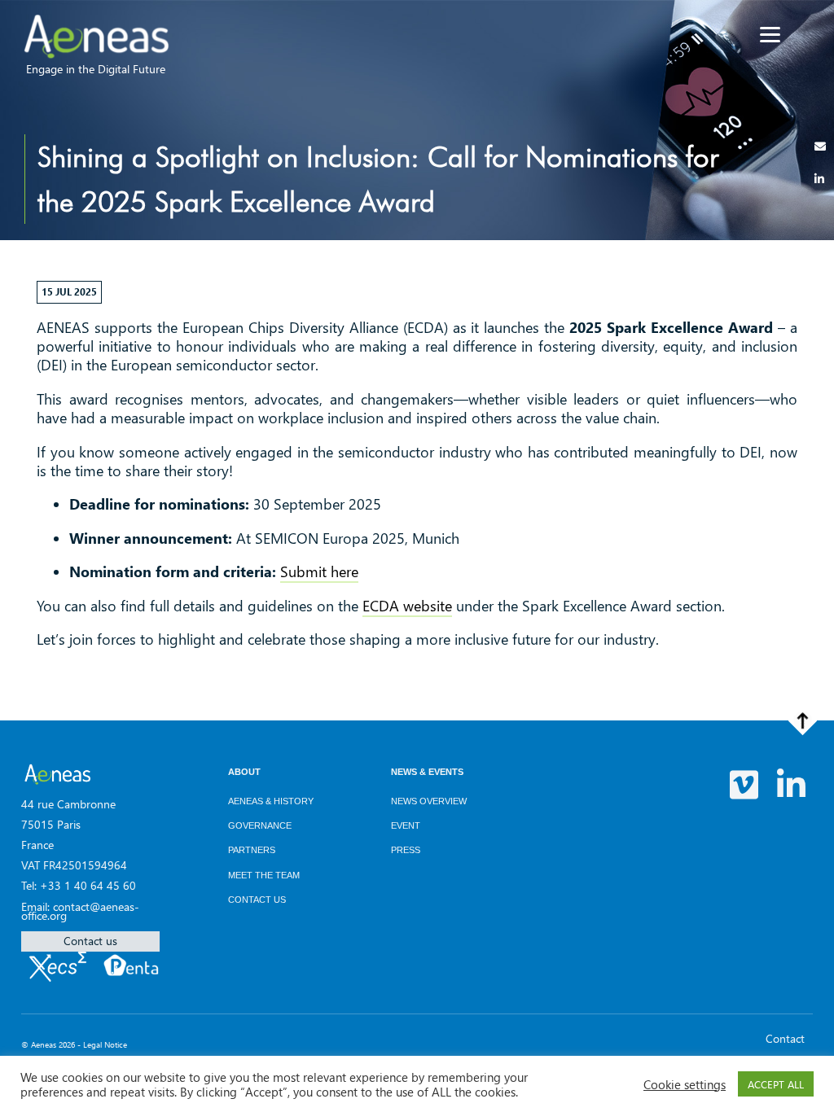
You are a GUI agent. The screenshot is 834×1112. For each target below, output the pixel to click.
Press (405, 850)
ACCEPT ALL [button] (776, 1084)
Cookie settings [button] (684, 1084)
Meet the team (264, 875)
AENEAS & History (271, 801)
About (244, 772)
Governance (260, 825)
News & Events (427, 772)
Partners (251, 850)
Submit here (319, 571)
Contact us (90, 940)
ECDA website (407, 605)
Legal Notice (105, 1044)
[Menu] (770, 34)
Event (405, 825)
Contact (785, 1038)
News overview (429, 801)
